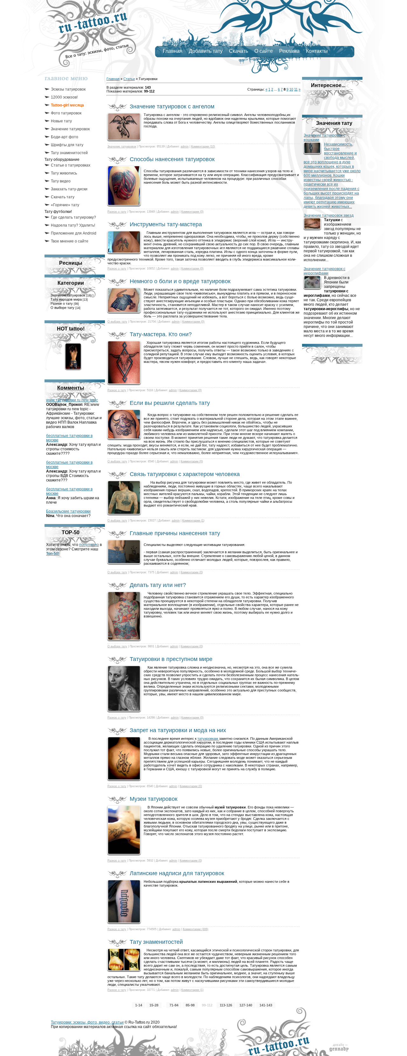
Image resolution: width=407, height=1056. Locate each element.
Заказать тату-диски (69, 189)
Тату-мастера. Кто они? (161, 334)
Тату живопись (64, 173)
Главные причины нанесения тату (175, 533)
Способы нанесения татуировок (172, 159)
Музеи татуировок (153, 799)
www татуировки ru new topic (72, 400)
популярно (89, 544)
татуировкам (208, 738)
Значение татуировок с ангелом (172, 106)
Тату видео (61, 181)
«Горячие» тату (65, 205)
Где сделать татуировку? (73, 217)
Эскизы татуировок (68, 89)
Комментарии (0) (192, 211)
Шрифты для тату (67, 145)
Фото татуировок (66, 113)
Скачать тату (62, 197)
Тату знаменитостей (69, 153)
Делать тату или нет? (158, 585)
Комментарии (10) (203, 146)
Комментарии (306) (195, 929)
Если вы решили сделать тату (170, 403)
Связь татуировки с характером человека (185, 474)
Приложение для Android (73, 233)
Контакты (317, 51)
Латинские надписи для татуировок (177, 873)
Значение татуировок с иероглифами (324, 271)
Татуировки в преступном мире (171, 659)
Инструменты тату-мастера (166, 224)
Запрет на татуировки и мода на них (178, 730)
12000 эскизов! (64, 97)
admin (185, 146)
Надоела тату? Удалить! (73, 225)
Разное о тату (62, 303)
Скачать (238, 51)
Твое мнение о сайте (69, 241)
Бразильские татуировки (68, 511)
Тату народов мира (66, 299)
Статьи (129, 79)
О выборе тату (62, 308)
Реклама (289, 51)
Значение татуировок (70, 129)
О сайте (263, 51)
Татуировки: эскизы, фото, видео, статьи (87, 1022)
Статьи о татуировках (70, 165)
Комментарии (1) (193, 520)
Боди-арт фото (64, 137)
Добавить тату (206, 51)
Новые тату (61, 121)
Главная (173, 51)
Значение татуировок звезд (329, 215)
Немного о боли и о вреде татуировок (180, 281)
